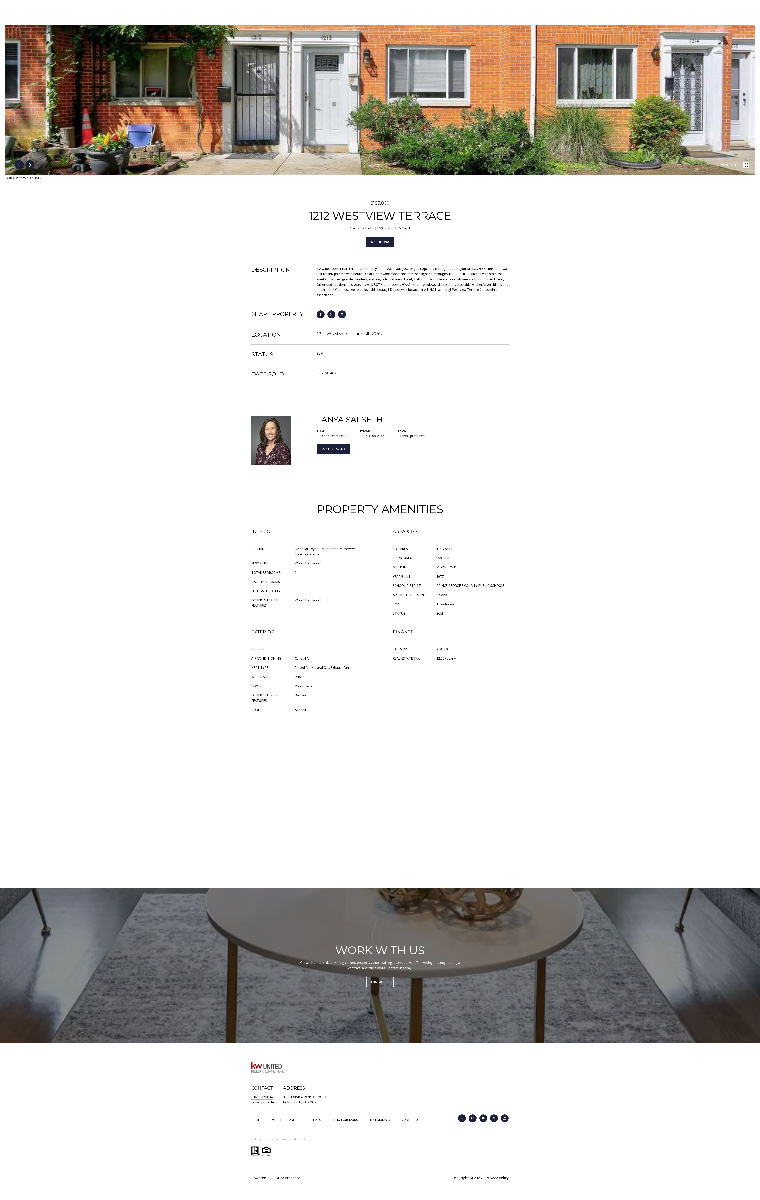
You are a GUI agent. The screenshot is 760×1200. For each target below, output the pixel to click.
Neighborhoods (345, 1120)
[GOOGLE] (494, 1118)
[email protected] (264, 1102)
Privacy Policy (497, 1177)
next (29, 164)
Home (255, 1120)
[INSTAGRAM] (473, 1118)
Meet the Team (283, 1120)
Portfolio (313, 1120)
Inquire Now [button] (380, 242)
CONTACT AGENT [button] (333, 449)
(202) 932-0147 (262, 1097)
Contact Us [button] (380, 982)
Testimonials (380, 1120)
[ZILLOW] (505, 1118)
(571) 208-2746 (373, 436)
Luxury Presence (286, 1177)
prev (19, 164)
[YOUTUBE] (483, 1118)
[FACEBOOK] (462, 1118)
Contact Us (410, 1119)
